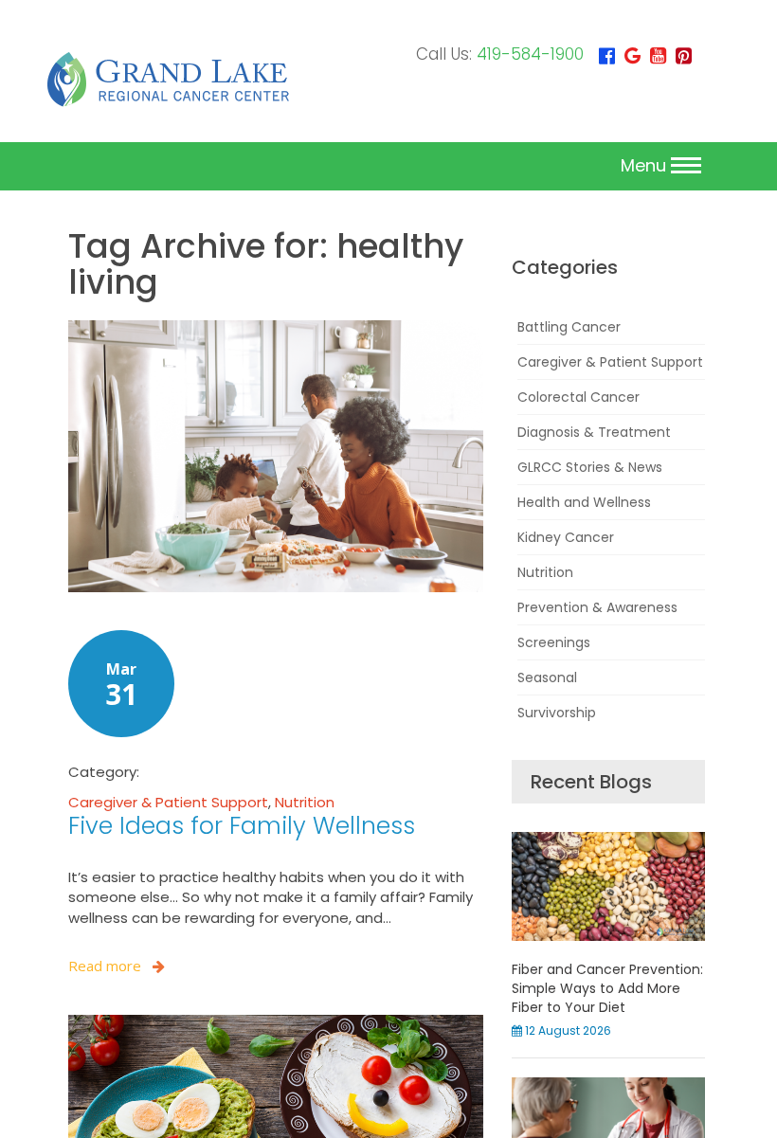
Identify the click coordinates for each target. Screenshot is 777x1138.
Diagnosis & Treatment (594, 432)
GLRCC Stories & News (589, 467)
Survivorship (556, 712)
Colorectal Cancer (578, 397)
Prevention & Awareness (597, 607)
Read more (104, 965)
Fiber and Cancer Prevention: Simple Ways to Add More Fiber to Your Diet (607, 988)
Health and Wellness (584, 502)
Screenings (553, 642)
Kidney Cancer (565, 537)
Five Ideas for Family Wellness (241, 825)
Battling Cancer (569, 326)
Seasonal (547, 677)
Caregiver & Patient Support (168, 802)
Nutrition (304, 802)
